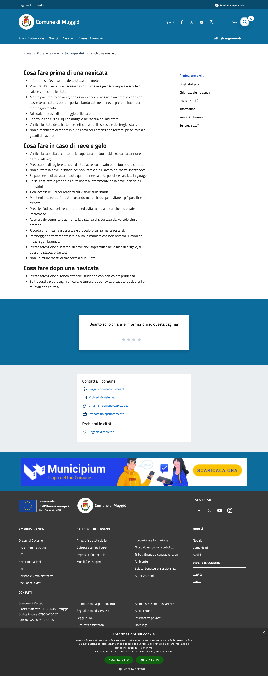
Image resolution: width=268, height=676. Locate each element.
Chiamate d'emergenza (195, 92)
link (172, 651)
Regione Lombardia (31, 5)
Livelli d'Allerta (189, 84)
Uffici (22, 554)
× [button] (263, 632)
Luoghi (197, 574)
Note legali (142, 624)
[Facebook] (180, 21)
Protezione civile (48, 53)
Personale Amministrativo (36, 575)
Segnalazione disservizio (93, 610)
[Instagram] (210, 21)
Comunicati (200, 547)
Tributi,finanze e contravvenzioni (157, 554)
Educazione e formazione (151, 540)
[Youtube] (200, 21)
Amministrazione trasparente (154, 603)
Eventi (197, 581)
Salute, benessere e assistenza (155, 568)
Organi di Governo (31, 540)
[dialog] (134, 652)
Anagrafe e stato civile (92, 540)
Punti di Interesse (191, 117)
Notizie (197, 540)
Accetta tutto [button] (119, 659)
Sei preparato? (74, 53)
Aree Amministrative (32, 547)
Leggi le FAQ (85, 617)
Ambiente (141, 561)
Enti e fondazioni (30, 561)
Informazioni (188, 109)
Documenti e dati (30, 582)
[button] (134, 669)
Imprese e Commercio (91, 554)
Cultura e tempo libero (92, 547)
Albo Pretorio (143, 610)
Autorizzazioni (144, 575)
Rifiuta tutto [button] (149, 659)
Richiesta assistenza (90, 624)
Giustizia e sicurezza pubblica (154, 547)
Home (27, 53)
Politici (23, 568)
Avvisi (197, 554)
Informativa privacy (148, 617)
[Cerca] (244, 21)
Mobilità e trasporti (89, 561)
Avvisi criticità (189, 100)
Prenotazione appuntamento (96, 603)
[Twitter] (190, 21)
